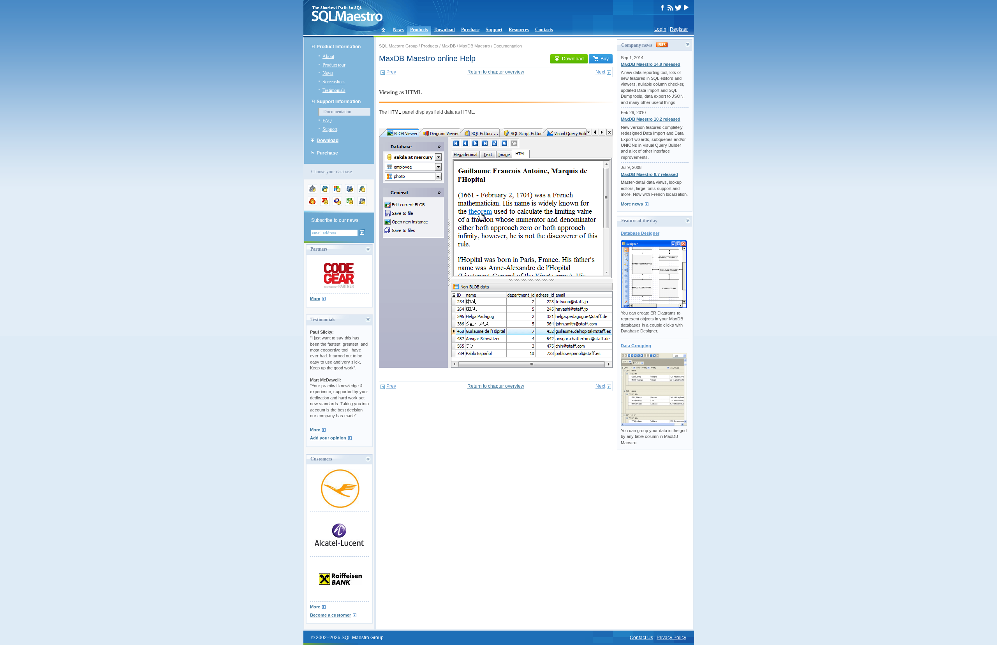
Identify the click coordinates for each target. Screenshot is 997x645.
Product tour (333, 65)
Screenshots (333, 81)
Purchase (470, 29)
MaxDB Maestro (474, 46)
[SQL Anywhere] (337, 204)
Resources (519, 29)
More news (632, 204)
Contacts (544, 29)
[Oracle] (324, 204)
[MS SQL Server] (337, 192)
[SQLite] (362, 192)
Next (600, 72)
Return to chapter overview (495, 72)
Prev (391, 72)
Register (679, 29)
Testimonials (333, 90)
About (328, 56)
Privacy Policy (671, 637)
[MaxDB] (362, 204)
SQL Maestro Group (398, 46)
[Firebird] (312, 204)
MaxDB (449, 46)
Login (660, 29)
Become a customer (330, 615)
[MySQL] (324, 192)
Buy (605, 59)
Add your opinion (328, 438)
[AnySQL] (312, 192)
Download (444, 29)
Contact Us (641, 637)
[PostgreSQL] (349, 192)
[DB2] (349, 204)
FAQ (327, 120)
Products (419, 29)
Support (494, 29)
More (315, 298)
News (398, 29)
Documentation (337, 111)
